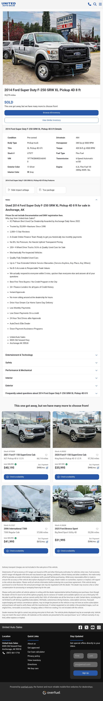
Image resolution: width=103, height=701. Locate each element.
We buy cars (33, 668)
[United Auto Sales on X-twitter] (85, 627)
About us (32, 643)
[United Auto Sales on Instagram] (98, 627)
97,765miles (93, 458)
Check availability (17, 477)
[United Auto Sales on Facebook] (79, 627)
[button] (89, 4)
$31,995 (60, 540)
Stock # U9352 (60, 451)
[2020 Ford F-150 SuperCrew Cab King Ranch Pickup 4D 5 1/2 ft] (77, 429)
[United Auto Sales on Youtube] (92, 627)
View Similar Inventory (51, 120)
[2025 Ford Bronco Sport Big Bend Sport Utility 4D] (77, 503)
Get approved (33, 647)
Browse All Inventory (51, 113)
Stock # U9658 (60, 525)
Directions (32, 664)
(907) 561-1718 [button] (13, 653)
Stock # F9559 (9, 451)
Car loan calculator (36, 652)
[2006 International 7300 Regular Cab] (26, 503)
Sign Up (85, 673)
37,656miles (42, 532)
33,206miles (93, 532)
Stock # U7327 (9, 525)
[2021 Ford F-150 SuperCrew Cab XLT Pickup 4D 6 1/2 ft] (26, 429)
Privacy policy (34, 656)
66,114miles (42, 458)
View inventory (34, 660)
